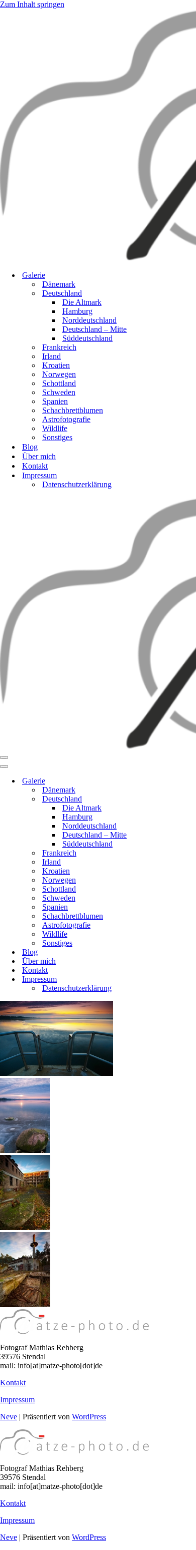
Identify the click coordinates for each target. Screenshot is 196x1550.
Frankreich (59, 347)
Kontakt (35, 466)
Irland (51, 356)
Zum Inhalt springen (32, 4)
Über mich (39, 456)
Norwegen (59, 374)
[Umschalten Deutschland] (176, 799)
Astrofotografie (66, 419)
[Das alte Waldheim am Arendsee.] (25, 1227)
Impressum (17, 1399)
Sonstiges (57, 437)
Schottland (59, 383)
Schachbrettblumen (72, 410)
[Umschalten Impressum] (176, 979)
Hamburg (77, 311)
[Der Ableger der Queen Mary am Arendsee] (56, 1073)
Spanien (55, 401)
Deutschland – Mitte (94, 329)
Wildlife (54, 428)
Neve (8, 1416)
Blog (30, 447)
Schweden (58, 392)
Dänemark (58, 284)
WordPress (89, 1416)
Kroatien (56, 365)
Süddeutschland (87, 338)
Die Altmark (82, 302)
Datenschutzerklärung (77, 484)
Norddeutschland (89, 320)
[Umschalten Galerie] (176, 781)
